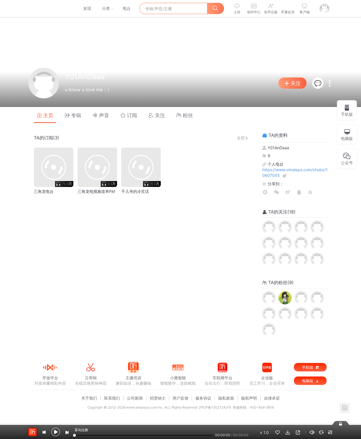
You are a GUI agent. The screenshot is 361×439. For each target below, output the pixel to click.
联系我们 (112, 398)
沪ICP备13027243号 (215, 407)
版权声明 (249, 398)
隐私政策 (226, 398)
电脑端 (308, 380)
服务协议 (203, 398)
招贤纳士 (158, 398)
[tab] (45, 115)
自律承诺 (272, 398)
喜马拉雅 (50, 8)
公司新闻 (135, 398)
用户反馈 (180, 398)
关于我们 (89, 398)
